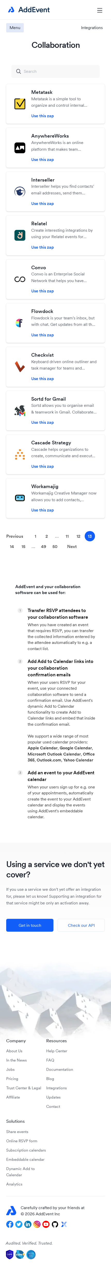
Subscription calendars (26, 1150)
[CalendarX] (64, 1224)
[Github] (55, 1224)
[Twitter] (18, 1224)
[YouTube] (46, 1224)
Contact (53, 1106)
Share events (17, 1131)
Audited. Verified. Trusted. (29, 1243)
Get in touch (30, 925)
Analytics (14, 1184)
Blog (50, 1078)
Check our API (81, 925)
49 (43, 546)
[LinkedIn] (27, 1224)
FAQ (50, 1060)
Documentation (59, 1069)
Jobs (10, 1069)
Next (72, 546)
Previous (14, 536)
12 (78, 536)
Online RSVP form (21, 1140)
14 (12, 546)
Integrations (56, 1087)
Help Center (56, 1050)
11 (67, 536)
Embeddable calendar (25, 1159)
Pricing (12, 1078)
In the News (16, 1060)
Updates (53, 1097)
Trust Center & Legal (23, 1087)
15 (23, 546)
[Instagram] (37, 1224)
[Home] (28, 10)
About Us (14, 1050)
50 (55, 546)
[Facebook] (9, 1224)
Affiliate (13, 1097)
